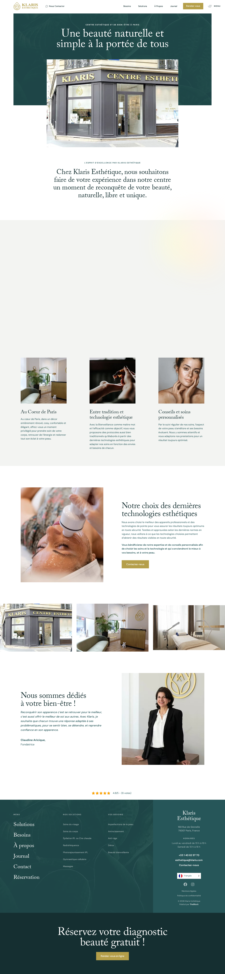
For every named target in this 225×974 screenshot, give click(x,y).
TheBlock (194, 904)
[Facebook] (185, 884)
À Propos (158, 6)
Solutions (142, 6)
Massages (68, 866)
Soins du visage (71, 824)
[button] (213, 6)
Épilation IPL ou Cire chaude (77, 838)
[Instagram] (193, 884)
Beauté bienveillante (118, 852)
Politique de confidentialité (189, 895)
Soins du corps (70, 831)
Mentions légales (189, 891)
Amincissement (116, 831)
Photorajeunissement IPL (75, 852)
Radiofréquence (71, 845)
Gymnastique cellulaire (74, 859)
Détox (111, 845)
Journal (173, 6)
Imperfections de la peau (120, 824)
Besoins (127, 6)
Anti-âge (112, 838)
